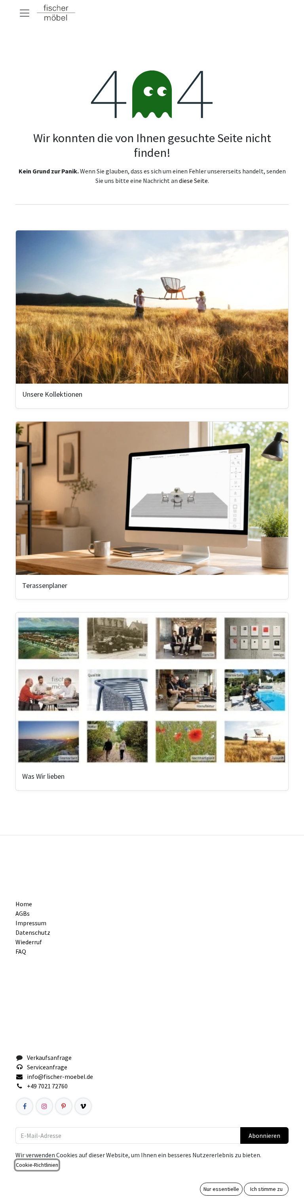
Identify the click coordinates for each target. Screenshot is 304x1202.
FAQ (20, 951)
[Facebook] (24, 1106)
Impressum (30, 923)
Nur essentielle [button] (221, 1188)
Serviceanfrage (47, 1067)
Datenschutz (32, 932)
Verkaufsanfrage (49, 1057)
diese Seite (193, 180)
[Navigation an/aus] (24, 12)
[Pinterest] (64, 1106)
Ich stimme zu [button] (266, 1188)
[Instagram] (44, 1106)
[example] (83, 1106)
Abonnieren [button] (264, 1135)
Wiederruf (28, 942)
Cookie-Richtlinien (37, 1164)
